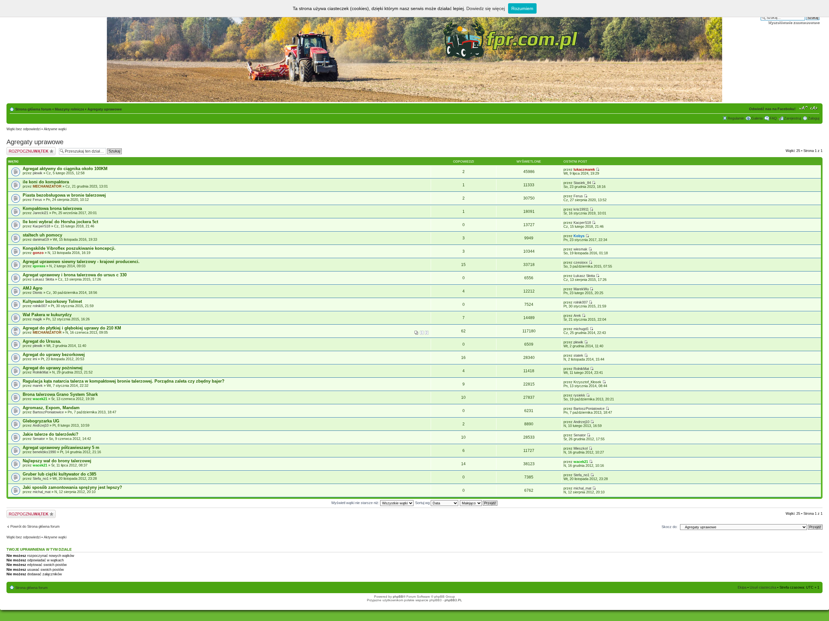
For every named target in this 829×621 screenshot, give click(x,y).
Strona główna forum (33, 109)
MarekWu (581, 289)
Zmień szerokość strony (814, 108)
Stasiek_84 (582, 183)
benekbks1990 (44, 452)
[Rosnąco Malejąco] (479, 503)
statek (578, 355)
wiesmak (580, 249)
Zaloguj (813, 118)
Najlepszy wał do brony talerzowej (57, 460)
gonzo (38, 253)
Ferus (37, 199)
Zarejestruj (792, 118)
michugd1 (581, 329)
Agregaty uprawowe (104, 109)
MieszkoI (580, 448)
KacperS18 (41, 226)
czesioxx (580, 262)
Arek (577, 315)
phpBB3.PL (453, 600)
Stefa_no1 (41, 478)
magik (37, 319)
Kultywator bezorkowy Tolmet (52, 301)
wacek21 (40, 399)
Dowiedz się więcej (485, 8)
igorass (39, 266)
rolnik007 (40, 306)
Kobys (579, 236)
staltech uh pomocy (42, 235)
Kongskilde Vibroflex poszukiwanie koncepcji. (69, 248)
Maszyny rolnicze (69, 109)
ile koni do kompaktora (46, 181)
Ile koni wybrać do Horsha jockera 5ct (60, 221)
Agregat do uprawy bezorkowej (54, 354)
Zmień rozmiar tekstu (803, 108)
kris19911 (581, 209)
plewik (37, 173)
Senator (39, 439)
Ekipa (742, 587)
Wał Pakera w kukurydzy (47, 314)
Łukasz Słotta (43, 279)
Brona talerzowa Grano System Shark (60, 394)
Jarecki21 (40, 213)
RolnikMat (40, 372)
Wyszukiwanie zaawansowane (793, 22)
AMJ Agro (32, 288)
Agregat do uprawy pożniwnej (53, 367)
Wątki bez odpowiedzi (23, 129)
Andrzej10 (41, 425)
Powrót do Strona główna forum (35, 526)
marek (38, 385)
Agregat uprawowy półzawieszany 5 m (61, 447)
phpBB (398, 596)
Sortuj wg (423, 503)
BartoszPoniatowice (48, 412)
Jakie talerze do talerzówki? (50, 434)
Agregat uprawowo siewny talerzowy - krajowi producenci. (81, 261)
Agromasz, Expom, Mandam (51, 407)
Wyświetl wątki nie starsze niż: (355, 503)
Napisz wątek (17, 149)
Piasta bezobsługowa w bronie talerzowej (64, 195)
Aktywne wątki (55, 129)
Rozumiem (522, 8)
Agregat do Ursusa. (42, 341)
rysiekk (579, 395)
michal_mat (42, 492)
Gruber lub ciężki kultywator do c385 (59, 474)
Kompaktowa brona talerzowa (52, 208)
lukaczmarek (584, 169)
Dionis (37, 292)
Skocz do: (669, 527)
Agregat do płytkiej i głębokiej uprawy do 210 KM (72, 328)
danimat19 (41, 239)
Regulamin (736, 118)
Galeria (757, 118)
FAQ (773, 118)
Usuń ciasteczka (763, 587)
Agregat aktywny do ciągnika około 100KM (65, 168)
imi (35, 359)
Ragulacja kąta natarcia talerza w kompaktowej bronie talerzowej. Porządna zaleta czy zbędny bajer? (123, 381)
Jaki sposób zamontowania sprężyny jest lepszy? (72, 487)
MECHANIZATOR (47, 186)
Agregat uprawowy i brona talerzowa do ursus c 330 (75, 274)
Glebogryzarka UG (41, 421)
